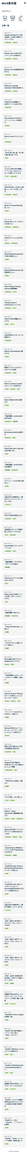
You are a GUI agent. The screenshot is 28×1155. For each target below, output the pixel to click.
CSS (6, 158)
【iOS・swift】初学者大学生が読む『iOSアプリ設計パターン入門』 (13, 978)
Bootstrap (7, 227)
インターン (8, 504)
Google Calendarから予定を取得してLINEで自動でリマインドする (13, 37)
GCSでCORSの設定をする (13, 515)
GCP (14, 518)
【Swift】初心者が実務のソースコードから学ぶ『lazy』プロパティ (13, 1033)
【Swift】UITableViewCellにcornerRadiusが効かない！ (13, 1067)
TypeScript (8, 91)
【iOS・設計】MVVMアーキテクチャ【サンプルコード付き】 (13, 923)
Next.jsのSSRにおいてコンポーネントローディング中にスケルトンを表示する (13, 730)
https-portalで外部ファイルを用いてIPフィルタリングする (13, 596)
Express (13, 389)
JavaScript (8, 42)
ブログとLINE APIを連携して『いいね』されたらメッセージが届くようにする (13, 171)
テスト (14, 291)
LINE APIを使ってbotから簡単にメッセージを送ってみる (14, 189)
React (6, 324)
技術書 (6, 632)
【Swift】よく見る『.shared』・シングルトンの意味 (13, 1122)
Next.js (7, 664)
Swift (6, 873)
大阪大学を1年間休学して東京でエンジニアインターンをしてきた (13, 499)
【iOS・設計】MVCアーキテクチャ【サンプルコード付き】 (13, 960)
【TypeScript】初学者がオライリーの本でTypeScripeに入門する (13, 850)
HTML (6, 486)
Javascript (8, 75)
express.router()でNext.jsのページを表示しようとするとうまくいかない (13, 696)
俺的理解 (15, 421)
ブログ (6, 176)
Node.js (15, 42)
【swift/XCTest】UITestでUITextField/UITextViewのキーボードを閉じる (13, 868)
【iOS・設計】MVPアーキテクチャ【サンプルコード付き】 (13, 941)
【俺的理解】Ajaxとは (12, 612)
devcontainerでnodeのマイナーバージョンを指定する (13, 120)
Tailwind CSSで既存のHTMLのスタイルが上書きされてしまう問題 (14, 765)
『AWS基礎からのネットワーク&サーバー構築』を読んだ (13, 677)
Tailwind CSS (8, 770)
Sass (14, 437)
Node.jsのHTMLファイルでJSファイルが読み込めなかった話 (13, 832)
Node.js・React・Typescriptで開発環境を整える (13, 813)
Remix (6, 210)
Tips (18, 389)
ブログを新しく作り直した (13, 797)
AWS (12, 664)
